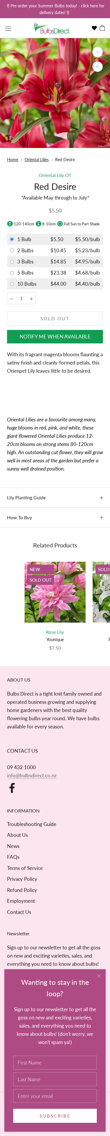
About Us (17, 835)
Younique (55, 639)
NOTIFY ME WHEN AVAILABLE (55, 336)
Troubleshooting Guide (31, 824)
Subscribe (55, 1115)
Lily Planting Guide (26, 497)
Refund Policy (22, 890)
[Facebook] (12, 788)
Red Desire (65, 159)
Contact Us (19, 912)
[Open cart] (102, 28)
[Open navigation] (8, 28)
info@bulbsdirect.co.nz (32, 775)
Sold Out (55, 318)
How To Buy (19, 517)
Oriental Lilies (37, 159)
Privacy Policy (22, 879)
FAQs (13, 857)
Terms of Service (25, 868)
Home (12, 159)
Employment (21, 901)
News (13, 846)
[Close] (99, 976)
